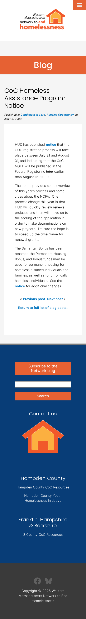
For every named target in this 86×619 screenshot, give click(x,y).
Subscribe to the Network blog (42, 368)
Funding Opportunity (60, 114)
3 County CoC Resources (43, 534)
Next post (55, 299)
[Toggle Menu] (79, 5)
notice (51, 144)
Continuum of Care (32, 114)
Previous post (34, 299)
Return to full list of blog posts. (43, 308)
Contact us (43, 413)
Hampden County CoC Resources (43, 487)
